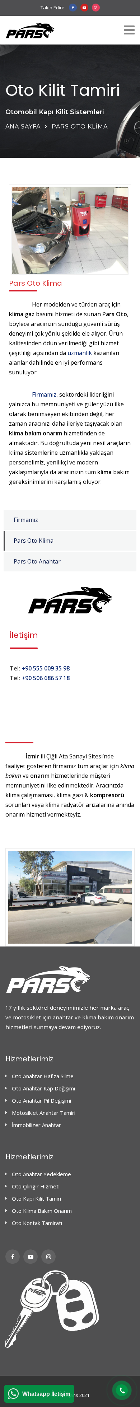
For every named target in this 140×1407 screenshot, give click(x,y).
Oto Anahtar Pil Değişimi (41, 1100)
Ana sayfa (23, 126)
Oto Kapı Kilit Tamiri (36, 1198)
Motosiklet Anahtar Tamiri (43, 1112)
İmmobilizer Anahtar (36, 1124)
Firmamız (44, 394)
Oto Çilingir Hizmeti (36, 1186)
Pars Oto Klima (33, 540)
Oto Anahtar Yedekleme (41, 1174)
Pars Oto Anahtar (37, 561)
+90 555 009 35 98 (46, 668)
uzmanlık (79, 353)
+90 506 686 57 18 (46, 678)
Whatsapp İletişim (46, 1394)
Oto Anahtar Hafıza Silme (43, 1076)
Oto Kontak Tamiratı (37, 1222)
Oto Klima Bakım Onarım (42, 1210)
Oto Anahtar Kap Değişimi (43, 1088)
